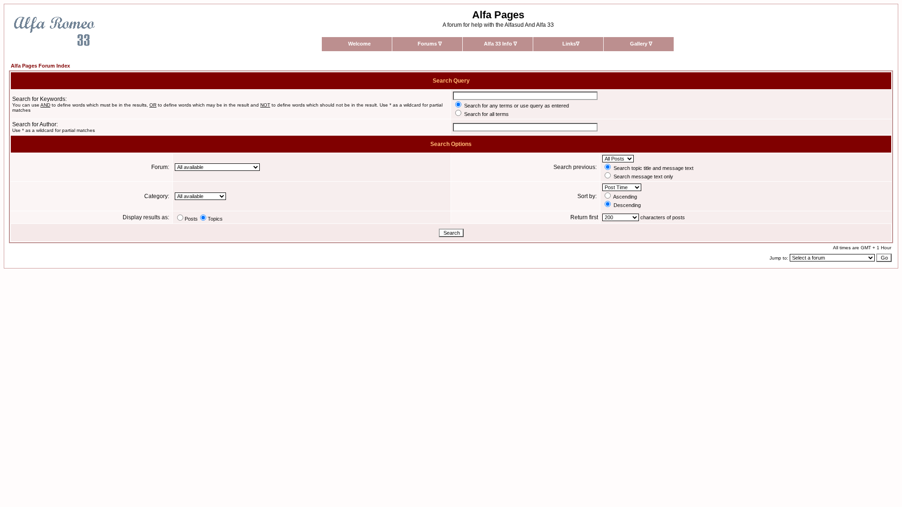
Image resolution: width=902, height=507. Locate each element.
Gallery (641, 43)
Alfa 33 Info (500, 43)
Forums (430, 43)
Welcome (359, 43)
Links (570, 43)
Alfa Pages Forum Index (40, 66)
